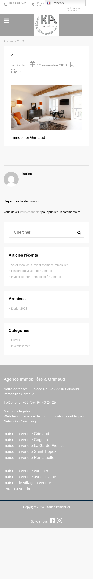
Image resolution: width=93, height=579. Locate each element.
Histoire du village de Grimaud (31, 271)
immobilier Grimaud (19, 394)
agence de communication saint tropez (53, 416)
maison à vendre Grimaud (26, 434)
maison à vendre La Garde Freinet (34, 446)
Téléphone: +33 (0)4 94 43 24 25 (30, 402)
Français (57, 3)
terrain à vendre (17, 489)
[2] (46, 107)
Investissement (21, 346)
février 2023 (19, 308)
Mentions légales (17, 411)
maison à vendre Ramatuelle (29, 457)
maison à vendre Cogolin (26, 440)
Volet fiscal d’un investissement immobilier (39, 265)
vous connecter (30, 212)
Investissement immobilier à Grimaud (36, 277)
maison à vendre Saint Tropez (30, 451)
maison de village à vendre (27, 483)
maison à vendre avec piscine (30, 477)
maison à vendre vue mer (26, 471)
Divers (15, 340)
